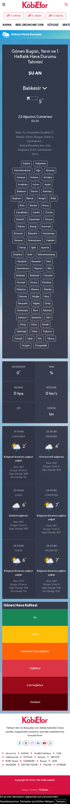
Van (40, 338)
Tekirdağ (21, 331)
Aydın (48, 184)
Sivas (34, 324)
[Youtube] (44, 743)
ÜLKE (54, 761)
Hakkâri (50, 240)
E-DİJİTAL (58, 15)
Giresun (18, 240)
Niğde (36, 303)
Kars (48, 261)
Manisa (35, 289)
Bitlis (53, 198)
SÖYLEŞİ (52, 24)
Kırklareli (34, 275)
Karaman (36, 261)
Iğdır (33, 247)
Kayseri (38, 268)
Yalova (50, 338)
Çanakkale (22, 212)
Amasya (21, 177)
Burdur (33, 205)
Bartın (34, 191)
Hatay (22, 247)
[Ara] (66, 5)
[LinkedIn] (38, 743)
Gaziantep (49, 233)
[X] (26, 743)
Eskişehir (33, 233)
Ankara (34, 177)
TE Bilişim (43, 790)
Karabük (22, 261)
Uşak (30, 338)
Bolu (22, 205)
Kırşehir (49, 275)
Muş (46, 296)
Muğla (35, 296)
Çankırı (36, 212)
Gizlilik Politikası (42, 753)
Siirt (48, 317)
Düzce (48, 219)
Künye (43, 761)
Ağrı (38, 170)
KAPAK (7, 24)
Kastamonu (23, 268)
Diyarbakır (34, 219)
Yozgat (26, 345)
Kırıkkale (20, 275)
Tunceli (18, 338)
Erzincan (46, 226)
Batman (47, 191)
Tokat (34, 331)
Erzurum (18, 233)
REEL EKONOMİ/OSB (29, 24)
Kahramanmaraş (46, 254)
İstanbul (17, 254)
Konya (33, 282)
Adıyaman (40, 163)
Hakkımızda (12, 757)
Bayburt (17, 198)
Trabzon (47, 331)
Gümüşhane (34, 240)
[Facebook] (20, 743)
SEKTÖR (55, 757)
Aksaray (50, 170)
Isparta (45, 247)
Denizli (20, 219)
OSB (58, 753)
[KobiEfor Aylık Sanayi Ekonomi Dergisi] (35, 4)
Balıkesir (21, 191)
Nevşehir (23, 303)
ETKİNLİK (61, 764)
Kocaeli (21, 282)
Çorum (49, 212)
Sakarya (47, 310)
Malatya (21, 289)
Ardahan (23, 184)
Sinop (23, 324)
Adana (26, 163)
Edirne (21, 226)
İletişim (41, 757)
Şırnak (45, 324)
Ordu (48, 303)
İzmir (29, 254)
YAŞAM (47, 764)
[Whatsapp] (50, 743)
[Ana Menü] (3, 4)
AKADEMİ (11, 764)
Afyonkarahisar (22, 170)
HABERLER (28, 761)
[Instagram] (32, 743)
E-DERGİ (16, 15)
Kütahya (46, 282)
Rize (35, 310)
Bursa (45, 205)
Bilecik (30, 198)
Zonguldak (41, 345)
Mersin (23, 296)
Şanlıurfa (36, 317)
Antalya (47, 177)
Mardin (48, 289)
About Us (11, 753)
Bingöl (42, 198)
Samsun (22, 317)
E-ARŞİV (37, 15)
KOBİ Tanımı (12, 761)
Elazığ (33, 226)
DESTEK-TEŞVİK (29, 764)
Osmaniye (22, 310)
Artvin (36, 184)
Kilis (50, 268)
